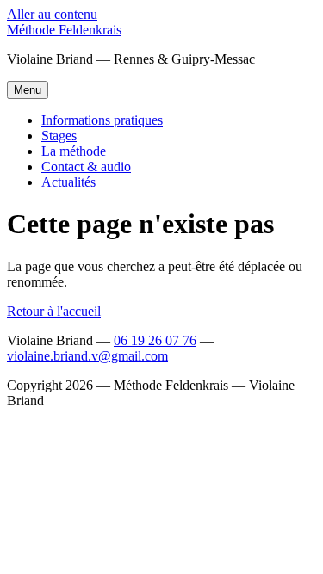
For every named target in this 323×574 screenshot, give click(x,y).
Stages (59, 135)
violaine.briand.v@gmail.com (87, 356)
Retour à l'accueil (54, 311)
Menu (27, 89)
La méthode (73, 151)
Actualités (68, 182)
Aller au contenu (52, 14)
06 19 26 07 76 (155, 340)
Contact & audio (86, 166)
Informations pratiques (102, 120)
